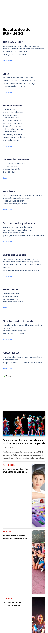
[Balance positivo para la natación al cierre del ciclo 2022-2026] (38, 562)
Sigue (6, 73)
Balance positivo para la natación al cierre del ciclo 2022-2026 (15, 538)
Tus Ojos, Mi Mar (13, 42)
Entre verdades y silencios (19, 223)
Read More (8, 60)
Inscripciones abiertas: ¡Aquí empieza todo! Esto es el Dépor (16, 472)
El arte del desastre (14, 255)
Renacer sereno (12, 105)
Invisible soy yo (12, 191)
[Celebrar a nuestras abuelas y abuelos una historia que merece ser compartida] (24, 423)
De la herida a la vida (16, 159)
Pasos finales (11, 289)
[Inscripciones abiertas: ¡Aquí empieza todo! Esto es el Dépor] (38, 495)
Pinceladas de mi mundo (18, 321)
